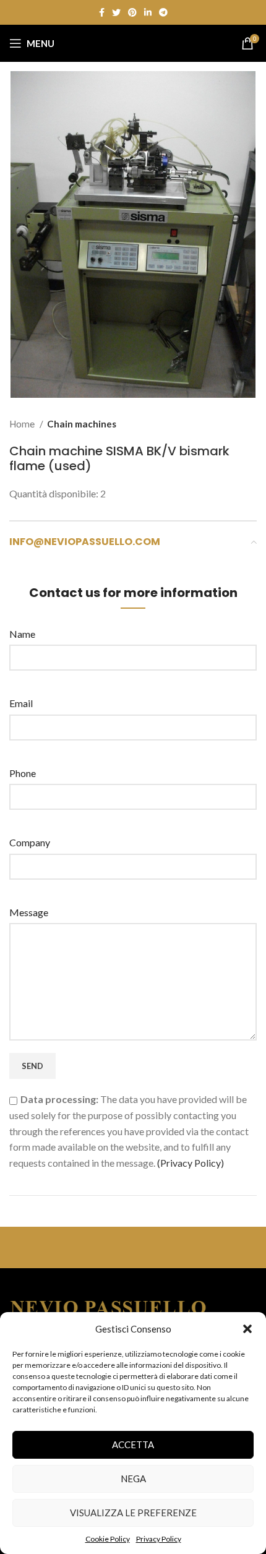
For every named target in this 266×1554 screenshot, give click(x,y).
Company (29, 842)
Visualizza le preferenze (133, 1512)
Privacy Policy (158, 1538)
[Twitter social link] (116, 12)
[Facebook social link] (101, 12)
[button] (247, 1329)
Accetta (133, 1444)
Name (22, 634)
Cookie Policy (107, 1538)
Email (21, 703)
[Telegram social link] (163, 12)
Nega (133, 1478)
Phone (22, 773)
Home (22, 423)
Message (28, 912)
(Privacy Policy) (190, 1163)
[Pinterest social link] (132, 12)
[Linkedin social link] (147, 12)
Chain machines (81, 423)
